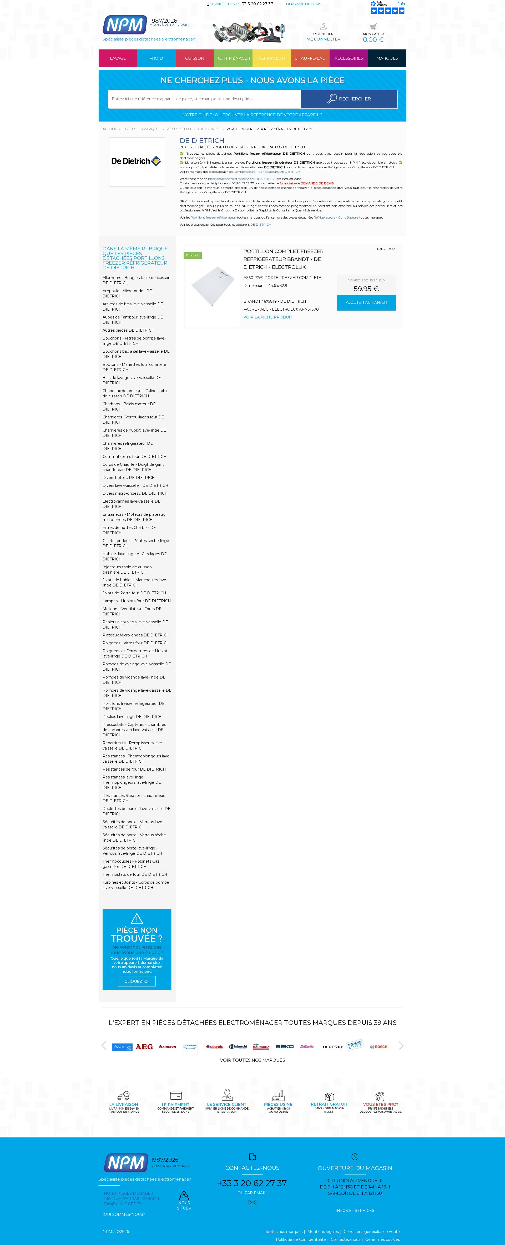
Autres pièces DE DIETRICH (129, 330)
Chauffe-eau (310, 58)
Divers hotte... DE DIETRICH (129, 477)
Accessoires (349, 58)
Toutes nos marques (283, 1231)
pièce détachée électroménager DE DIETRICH (242, 179)
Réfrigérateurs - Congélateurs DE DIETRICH (267, 172)
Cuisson (194, 58)
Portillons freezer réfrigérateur (213, 217)
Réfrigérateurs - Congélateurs (336, 217)
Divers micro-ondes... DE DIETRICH (135, 493)
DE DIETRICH (260, 224)
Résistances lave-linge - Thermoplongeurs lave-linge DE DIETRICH (132, 782)
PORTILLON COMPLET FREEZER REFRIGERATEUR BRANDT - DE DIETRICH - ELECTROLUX (284, 259)
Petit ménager (233, 58)
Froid (156, 58)
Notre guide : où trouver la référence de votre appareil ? (252, 114)
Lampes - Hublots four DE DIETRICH (137, 601)
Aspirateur (272, 58)
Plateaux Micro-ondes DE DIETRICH (136, 635)
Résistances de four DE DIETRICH (134, 769)
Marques (387, 58)
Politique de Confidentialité (301, 1239)
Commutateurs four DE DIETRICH (134, 456)
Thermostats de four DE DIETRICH (135, 874)
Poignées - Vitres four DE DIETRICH (136, 643)
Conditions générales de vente (372, 1231)
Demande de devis (303, 4)
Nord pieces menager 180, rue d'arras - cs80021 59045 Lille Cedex (131, 1198)
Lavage (118, 58)
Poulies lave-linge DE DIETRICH (132, 716)
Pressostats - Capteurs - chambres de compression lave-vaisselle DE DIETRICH (134, 729)
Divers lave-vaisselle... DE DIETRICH (135, 485)
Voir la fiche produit (268, 317)
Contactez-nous (345, 1239)
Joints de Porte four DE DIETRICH (134, 593)
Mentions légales (323, 1231)
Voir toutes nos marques (252, 1060)
